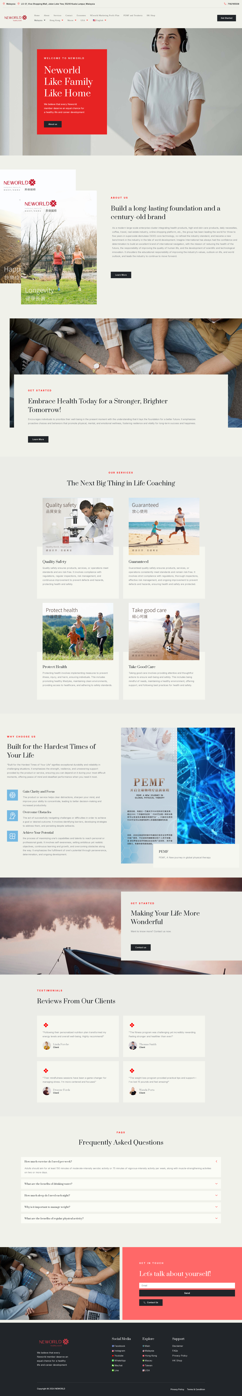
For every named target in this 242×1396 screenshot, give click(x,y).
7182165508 (233, 4)
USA (83, 20)
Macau (70, 20)
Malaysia (10, 4)
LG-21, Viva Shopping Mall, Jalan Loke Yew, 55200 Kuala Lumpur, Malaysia (58, 4)
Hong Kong (55, 20)
